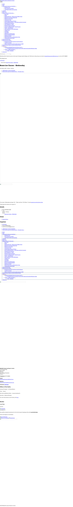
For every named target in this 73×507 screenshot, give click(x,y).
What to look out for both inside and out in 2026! (14, 271)
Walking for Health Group (10, 261)
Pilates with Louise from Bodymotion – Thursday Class (13, 71)
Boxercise (6, 242)
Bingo (6, 243)
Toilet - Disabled (10, 278)
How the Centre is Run (6, 268)
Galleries (4, 274)
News (3, 233)
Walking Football (8, 263)
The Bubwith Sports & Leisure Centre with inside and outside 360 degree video (22, 276)
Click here (6, 384)
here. (18, 397)
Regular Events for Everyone (7, 241)
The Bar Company (8, 270)
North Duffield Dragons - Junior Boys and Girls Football (15, 250)
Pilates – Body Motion (9, 255)
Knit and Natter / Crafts (9, 252)
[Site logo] (7, 0)
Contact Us (4, 279)
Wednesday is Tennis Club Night (8, 70)
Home (3, 232)
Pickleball (6, 259)
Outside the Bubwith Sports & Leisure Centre (13, 275)
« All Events (2, 60)
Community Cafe (8, 247)
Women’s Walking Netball (10, 262)
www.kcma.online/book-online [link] (37, 202)
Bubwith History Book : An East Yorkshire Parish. (11, 273)
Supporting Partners (6, 267)
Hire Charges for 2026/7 (9, 236)
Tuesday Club (7, 258)
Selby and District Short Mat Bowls (11, 257)
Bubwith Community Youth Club (11, 245)
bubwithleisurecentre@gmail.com (51, 56)
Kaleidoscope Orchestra (9, 251)
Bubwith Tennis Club (9, 246)
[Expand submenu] (6, 46)
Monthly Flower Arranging (10, 253)
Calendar (4, 238)
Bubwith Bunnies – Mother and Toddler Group (13, 244)
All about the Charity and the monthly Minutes (14, 269)
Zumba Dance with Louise (9, 266)
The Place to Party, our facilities (11, 237)
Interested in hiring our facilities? (8, 234)
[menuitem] (3, 4)
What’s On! (4, 239)
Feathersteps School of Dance (10, 249)
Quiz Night (7, 260)
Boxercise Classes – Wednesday (11, 214)
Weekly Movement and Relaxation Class (12, 265)
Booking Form (7, 235)
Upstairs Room (5, 219)
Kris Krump (4, 224)
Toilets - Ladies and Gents (10, 277)
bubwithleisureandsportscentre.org (7, 382)
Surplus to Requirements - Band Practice (12, 254)
